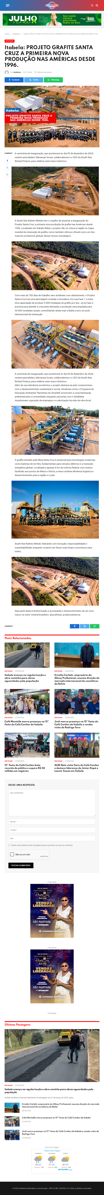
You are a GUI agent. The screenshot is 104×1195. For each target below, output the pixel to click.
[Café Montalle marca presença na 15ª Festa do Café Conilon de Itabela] (27, 701)
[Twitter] (7, 167)
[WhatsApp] (7, 174)
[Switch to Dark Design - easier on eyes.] (92, 5)
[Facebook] (7, 160)
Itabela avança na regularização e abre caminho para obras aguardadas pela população (25, 678)
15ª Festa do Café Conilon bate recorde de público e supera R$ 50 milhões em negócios (25, 768)
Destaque (9, 41)
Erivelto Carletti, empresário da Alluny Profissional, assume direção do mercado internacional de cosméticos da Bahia (76, 679)
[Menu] (7, 5)
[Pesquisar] (96, 5)
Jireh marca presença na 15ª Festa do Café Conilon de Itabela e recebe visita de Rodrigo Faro (76, 724)
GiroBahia (17, 72)
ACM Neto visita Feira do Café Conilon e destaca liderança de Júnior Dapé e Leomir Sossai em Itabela (76, 768)
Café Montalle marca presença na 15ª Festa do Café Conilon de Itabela (27, 723)
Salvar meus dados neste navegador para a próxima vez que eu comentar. (42, 845)
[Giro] (52, 5)
